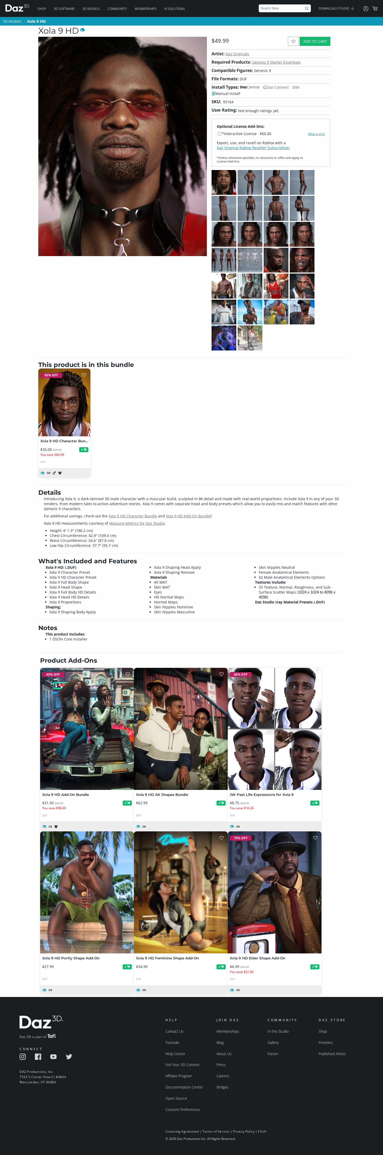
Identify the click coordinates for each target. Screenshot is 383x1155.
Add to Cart (315, 41)
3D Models (91, 9)
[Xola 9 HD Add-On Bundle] (87, 729)
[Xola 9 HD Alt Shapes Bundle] (181, 729)
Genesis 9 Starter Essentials (276, 62)
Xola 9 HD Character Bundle (133, 515)
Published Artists (332, 1053)
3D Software (64, 9)
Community (117, 9)
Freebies (326, 1042)
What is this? (316, 134)
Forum (273, 1053)
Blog (220, 1042)
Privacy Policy (244, 1131)
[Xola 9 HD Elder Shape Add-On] (275, 892)
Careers (223, 1075)
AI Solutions (174, 9)
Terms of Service (216, 1131)
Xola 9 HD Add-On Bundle (188, 515)
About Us (224, 1053)
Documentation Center (184, 1087)
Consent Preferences (182, 1109)
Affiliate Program (178, 1075)
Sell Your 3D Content (182, 1064)
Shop (42, 9)
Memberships (146, 9)
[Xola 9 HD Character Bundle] (64, 402)
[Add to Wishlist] (293, 41)
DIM (295, 87)
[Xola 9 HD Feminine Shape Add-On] (181, 892)
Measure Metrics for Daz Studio (136, 523)
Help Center (175, 1053)
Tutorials (172, 1042)
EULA (262, 1131)
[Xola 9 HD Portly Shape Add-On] (87, 892)
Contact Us (174, 1031)
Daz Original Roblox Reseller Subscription (253, 147)
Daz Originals (237, 53)
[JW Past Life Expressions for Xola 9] (275, 729)
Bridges (223, 1087)
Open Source (176, 1098)
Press (221, 1064)
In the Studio (278, 1031)
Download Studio (334, 8)
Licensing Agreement (182, 1131)
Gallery (273, 1042)
